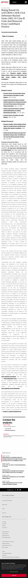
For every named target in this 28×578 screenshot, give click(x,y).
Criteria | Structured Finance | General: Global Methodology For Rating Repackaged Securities (13, 110)
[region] (14, 568)
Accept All (14, 575)
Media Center (4, 504)
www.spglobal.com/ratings (8, 376)
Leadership (4, 555)
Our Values (4, 521)
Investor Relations (5, 531)
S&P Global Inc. (7, 516)
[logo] (4, 2)
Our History (4, 523)
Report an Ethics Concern (7, 545)
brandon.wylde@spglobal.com (10, 430)
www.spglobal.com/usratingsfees (10, 388)
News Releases (5, 533)
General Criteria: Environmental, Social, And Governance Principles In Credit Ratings (14, 95)
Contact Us (4, 512)
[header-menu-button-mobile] (26, 2)
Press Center (4, 527)
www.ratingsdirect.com (10, 378)
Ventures (3, 525)
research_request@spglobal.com (12, 411)
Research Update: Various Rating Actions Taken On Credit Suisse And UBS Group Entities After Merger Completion (14, 126)
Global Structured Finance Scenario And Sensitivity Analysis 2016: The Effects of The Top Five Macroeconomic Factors (14, 135)
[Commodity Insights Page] (15, 490)
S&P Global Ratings (8, 495)
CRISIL (3, 508)
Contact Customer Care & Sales (8, 541)
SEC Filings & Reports (6, 537)
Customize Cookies (14, 571)
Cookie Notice (20, 568)
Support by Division (5, 543)
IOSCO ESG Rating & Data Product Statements (10, 557)
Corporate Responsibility (6, 553)
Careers (3, 551)
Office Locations (5, 547)
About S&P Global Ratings (7, 500)
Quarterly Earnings (5, 535)
